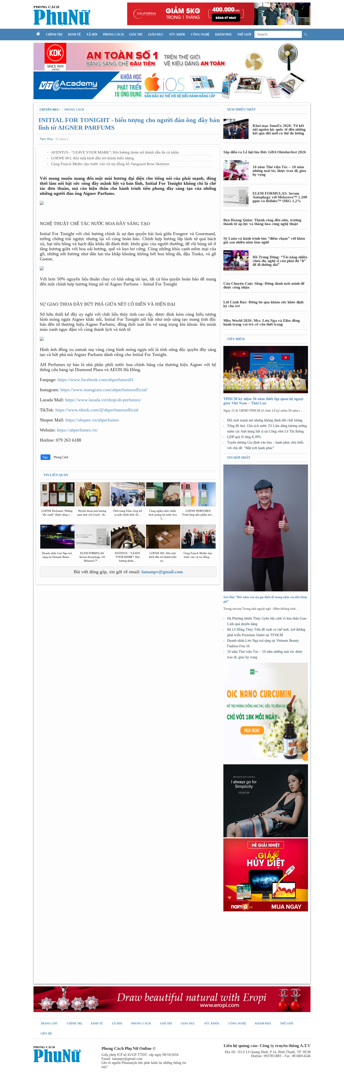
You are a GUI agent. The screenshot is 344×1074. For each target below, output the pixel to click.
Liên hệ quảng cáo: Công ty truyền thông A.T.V (267, 1045)
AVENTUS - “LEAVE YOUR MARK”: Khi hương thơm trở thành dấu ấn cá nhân (115, 152)
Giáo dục (156, 34)
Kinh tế (74, 34)
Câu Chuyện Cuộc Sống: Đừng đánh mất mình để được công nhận (263, 285)
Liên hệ (46, 1033)
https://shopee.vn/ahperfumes (92, 419)
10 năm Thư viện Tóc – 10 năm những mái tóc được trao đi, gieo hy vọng (279, 170)
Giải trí (136, 34)
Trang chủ (49, 1023)
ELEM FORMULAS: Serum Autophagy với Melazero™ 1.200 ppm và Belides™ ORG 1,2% (280, 197)
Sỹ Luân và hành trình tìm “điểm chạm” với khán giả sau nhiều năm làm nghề (264, 240)
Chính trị (54, 34)
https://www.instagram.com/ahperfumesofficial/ (104, 389)
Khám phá (223, 34)
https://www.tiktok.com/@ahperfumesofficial (96, 409)
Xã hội (91, 34)
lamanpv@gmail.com (162, 571)
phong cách (74, 109)
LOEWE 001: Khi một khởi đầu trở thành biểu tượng (92, 158)
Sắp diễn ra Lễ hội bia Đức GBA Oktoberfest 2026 (264, 152)
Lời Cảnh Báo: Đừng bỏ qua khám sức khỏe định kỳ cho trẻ (263, 304)
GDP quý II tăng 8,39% (244, 437)
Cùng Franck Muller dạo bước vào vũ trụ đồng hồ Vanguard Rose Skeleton (110, 164)
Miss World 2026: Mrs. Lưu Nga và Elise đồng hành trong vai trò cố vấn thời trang (261, 322)
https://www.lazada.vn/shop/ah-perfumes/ (103, 399)
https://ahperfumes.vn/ (77, 430)
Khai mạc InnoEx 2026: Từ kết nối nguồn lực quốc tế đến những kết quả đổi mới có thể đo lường (279, 129)
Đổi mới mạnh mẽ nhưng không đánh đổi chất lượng (264, 420)
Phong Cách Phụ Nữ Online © (128, 1048)
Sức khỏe (177, 34)
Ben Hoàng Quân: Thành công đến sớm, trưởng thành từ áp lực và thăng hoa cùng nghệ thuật (262, 222)
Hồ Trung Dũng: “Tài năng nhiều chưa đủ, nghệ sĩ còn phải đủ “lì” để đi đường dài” (280, 261)
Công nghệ (200, 34)
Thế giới (244, 34)
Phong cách (113, 34)
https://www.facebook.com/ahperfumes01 (96, 379)
